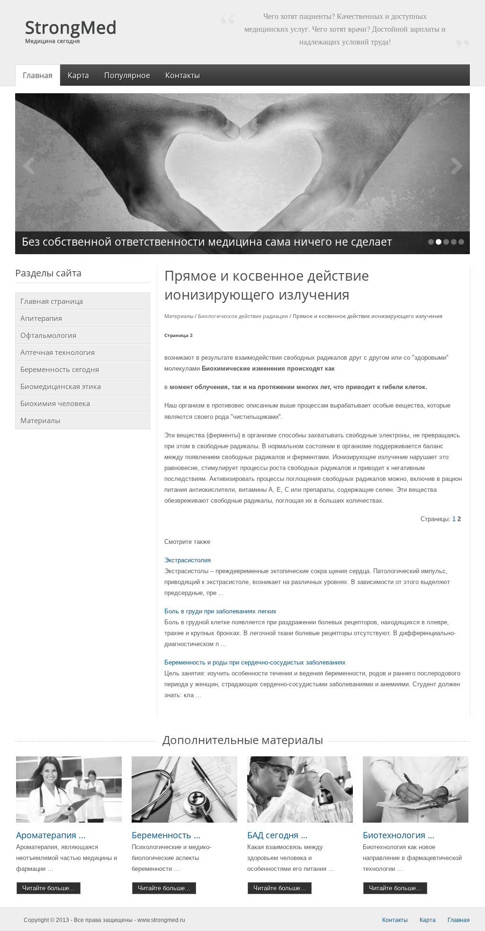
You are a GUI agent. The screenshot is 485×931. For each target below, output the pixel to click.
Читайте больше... (48, 888)
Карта (428, 920)
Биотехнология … (398, 835)
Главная (459, 920)
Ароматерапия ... (51, 835)
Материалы (178, 315)
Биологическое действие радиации (243, 315)
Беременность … (166, 835)
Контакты (395, 920)
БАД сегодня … (277, 835)
